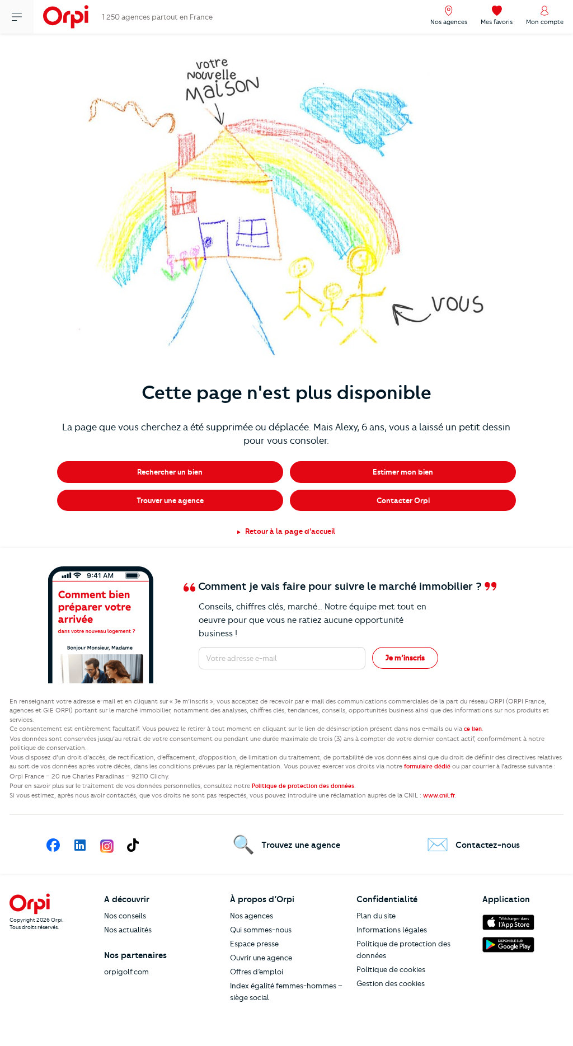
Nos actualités (128, 929)
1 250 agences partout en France (157, 16)
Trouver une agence (170, 500)
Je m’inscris (405, 657)
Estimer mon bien (403, 471)
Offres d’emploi (256, 971)
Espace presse (254, 943)
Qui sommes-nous (261, 929)
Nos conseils (125, 915)
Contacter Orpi (403, 500)
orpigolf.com (126, 971)
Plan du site (376, 915)
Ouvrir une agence (261, 957)
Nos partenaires (135, 955)
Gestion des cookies (390, 983)
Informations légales (391, 929)
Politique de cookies (390, 969)
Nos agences (251, 915)
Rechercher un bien (170, 471)
